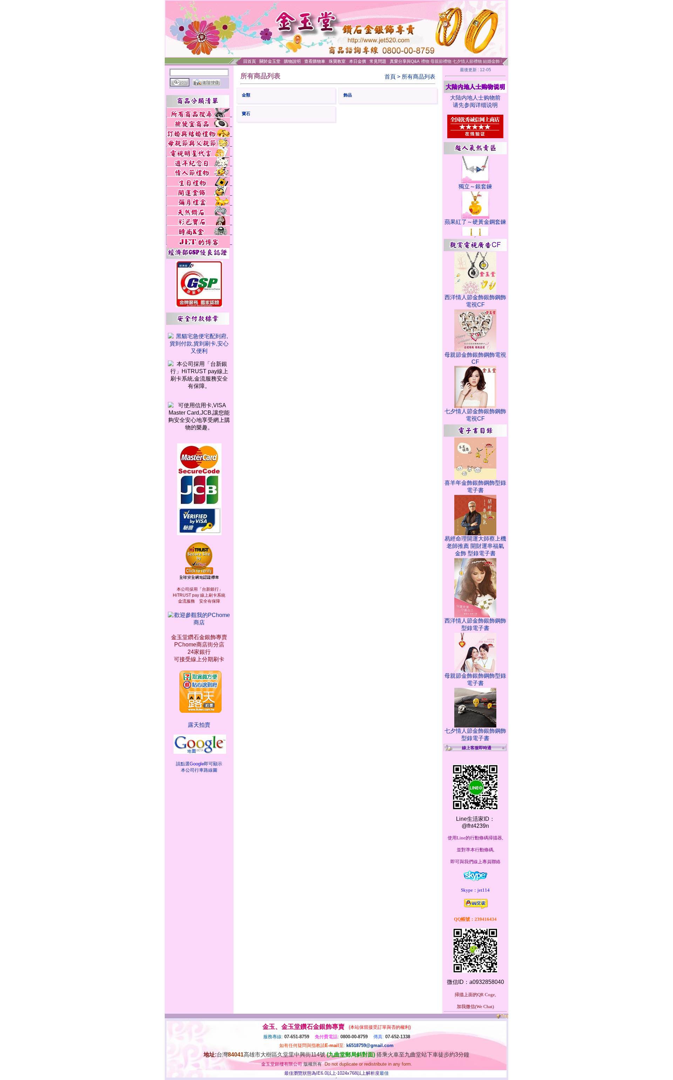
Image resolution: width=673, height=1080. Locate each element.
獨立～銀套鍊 (475, 186)
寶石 (246, 113)
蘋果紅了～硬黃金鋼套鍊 (475, 222)
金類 (246, 95)
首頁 (390, 77)
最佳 (384, 1073)
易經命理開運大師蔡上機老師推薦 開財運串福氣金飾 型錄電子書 (475, 546)
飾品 (348, 95)
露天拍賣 (199, 725)
